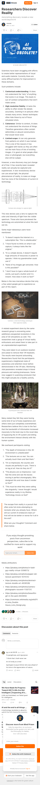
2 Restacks (25, 612)
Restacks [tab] (15, 633)
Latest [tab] (9, 682)
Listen (35, 24)
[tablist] (10, 633)
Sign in (35, 3)
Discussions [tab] (17, 682)
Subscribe (28, 3)
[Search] (36, 682)
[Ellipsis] (37, 652)
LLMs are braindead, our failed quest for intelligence (15, 696)
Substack (10, 781)
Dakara (9, 23)
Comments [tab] (6, 633)
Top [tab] (4, 682)
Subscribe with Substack (21, 754)
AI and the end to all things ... (14, 707)
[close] (34, 715)
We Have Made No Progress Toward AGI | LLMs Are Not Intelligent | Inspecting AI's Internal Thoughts (13, 690)
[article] (20, 695)
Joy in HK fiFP (11, 652)
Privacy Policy (23, 763)
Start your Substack (15, 776)
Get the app (30, 776)
